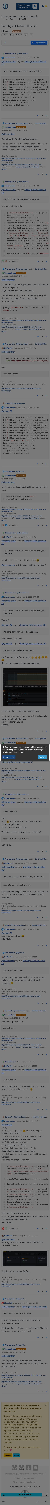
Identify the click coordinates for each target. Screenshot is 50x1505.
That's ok (42, 757)
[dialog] (25, 752)
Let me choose (9, 757)
